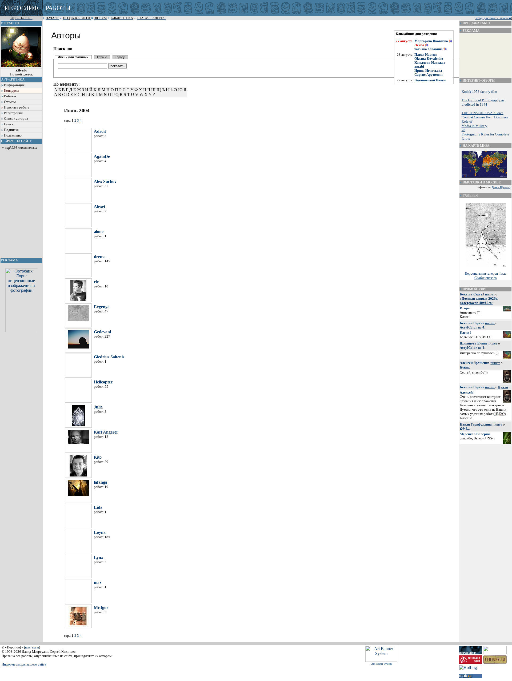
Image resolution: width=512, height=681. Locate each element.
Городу (120, 57)
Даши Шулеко (501, 187)
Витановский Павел (430, 80)
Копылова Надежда (429, 63)
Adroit (100, 131)
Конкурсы (11, 91)
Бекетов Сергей (472, 294)
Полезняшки (13, 135)
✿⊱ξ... (465, 429)
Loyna (100, 532)
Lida (98, 507)
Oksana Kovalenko (428, 59)
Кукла (465, 367)
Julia (98, 407)
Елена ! (465, 333)
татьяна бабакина (428, 49)
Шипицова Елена (473, 343)
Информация (14, 85)
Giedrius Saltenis (109, 357)
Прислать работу (17, 107)
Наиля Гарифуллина (476, 424)
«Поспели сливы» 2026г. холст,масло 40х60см (479, 301)
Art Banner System (381, 663)
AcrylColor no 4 (472, 327)
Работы (10, 96)
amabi (419, 67)
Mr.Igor (101, 607)
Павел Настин (425, 55)
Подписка (11, 130)
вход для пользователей (493, 18)
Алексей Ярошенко (475, 363)
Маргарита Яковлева (431, 41)
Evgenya (102, 307)
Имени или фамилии (73, 57)
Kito (98, 457)
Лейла (419, 45)
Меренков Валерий (475, 434)
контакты (32, 647)
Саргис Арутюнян (428, 75)
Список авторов (16, 119)
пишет (490, 294)
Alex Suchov (105, 181)
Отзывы (10, 102)
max (98, 582)
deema (100, 256)
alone (98, 231)
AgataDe (102, 156)
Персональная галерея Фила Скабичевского (485, 275)
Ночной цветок (21, 72)
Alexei (99, 206)
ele (96, 281)
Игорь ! (465, 308)
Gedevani (102, 332)
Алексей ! (467, 392)
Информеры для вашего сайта (24, 664)
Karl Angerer (106, 432)
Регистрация (13, 113)
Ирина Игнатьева (428, 71)
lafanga (100, 482)
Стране (102, 57)
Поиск (8, 124)
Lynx (98, 557)
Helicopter (103, 382)
